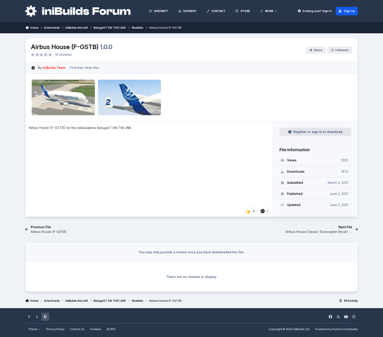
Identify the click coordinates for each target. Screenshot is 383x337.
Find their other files (84, 67)
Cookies (95, 329)
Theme (33, 329)
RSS (112, 329)
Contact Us (77, 329)
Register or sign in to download (317, 132)
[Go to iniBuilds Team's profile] (33, 67)
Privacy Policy (55, 329)
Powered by (336, 329)
